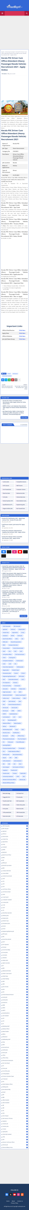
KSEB (13, 710)
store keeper (6, 767)
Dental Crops (15, 670)
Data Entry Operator (8, 667)
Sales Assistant (17, 761)
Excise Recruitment (13, 679)
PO (3, 742)
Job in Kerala (12, 701)
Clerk (4, 657)
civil (21, 651)
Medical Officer (6, 723)
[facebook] (3, 551)
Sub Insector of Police (18, 767)
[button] (26, 13)
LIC (3, 720)
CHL (10, 651)
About (13, 1201)
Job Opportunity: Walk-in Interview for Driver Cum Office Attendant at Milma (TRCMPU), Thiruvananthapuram (13, 413)
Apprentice (15, 632)
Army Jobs (5, 808)
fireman (15, 682)
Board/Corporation (16, 642)
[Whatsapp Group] (3, 556)
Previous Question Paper (9, 748)
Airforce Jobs (6, 805)
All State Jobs (20, 816)
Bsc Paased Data (21, 508)
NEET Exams (19, 485)
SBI (4, 764)
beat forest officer (7, 639)
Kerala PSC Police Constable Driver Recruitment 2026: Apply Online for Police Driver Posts (14, 402)
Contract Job (19, 660)
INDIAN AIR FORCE (7, 695)
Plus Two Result (22, 739)
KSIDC (19, 710)
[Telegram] (25, 551)
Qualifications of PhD (8, 504)
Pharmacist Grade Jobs (8, 739)
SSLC (20, 764)
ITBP (4, 701)
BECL (16, 639)
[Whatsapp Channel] (9, 551)
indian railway (16, 698)
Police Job (10, 742)
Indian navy (6, 698)
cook (4, 664)
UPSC (18, 776)
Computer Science (21, 489)
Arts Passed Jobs (7, 489)
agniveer (5, 629)
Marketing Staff (12, 720)
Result (4, 757)
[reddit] (22, 1194)
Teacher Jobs (6, 773)
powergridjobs (6, 745)
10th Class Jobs (6, 626)
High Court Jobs (7, 692)
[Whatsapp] (9, 379)
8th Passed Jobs (20, 801)
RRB (16, 757)
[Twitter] (6, 379)
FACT (23, 679)
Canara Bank (6, 648)
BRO (4, 645)
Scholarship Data (21, 497)
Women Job (22, 779)
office (12, 736)
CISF (15, 651)
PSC (4, 751)
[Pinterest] (12, 379)
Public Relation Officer (13, 751)
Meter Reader (17, 723)
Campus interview (13, 645)
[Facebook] (2, 379)
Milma (4, 726)
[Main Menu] (2, 13)
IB (14, 692)
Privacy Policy (14, 1203)
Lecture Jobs (6, 482)
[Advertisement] (14, 32)
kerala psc (15, 373)
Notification (16, 732)
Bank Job (20, 635)
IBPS (20, 692)
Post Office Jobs (20, 742)
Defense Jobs (20, 667)
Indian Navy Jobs (21, 805)
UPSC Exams (6, 485)
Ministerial (12, 726)
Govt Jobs (5, 689)
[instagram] (14, 551)
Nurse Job (5, 736)
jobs (20, 701)
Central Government (18, 648)
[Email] (16, 379)
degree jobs (6, 670)
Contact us (20, 1201)
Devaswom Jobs (7, 673)
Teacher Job (14, 770)
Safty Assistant (6, 761)
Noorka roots (6, 732)
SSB (9, 764)
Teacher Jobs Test (7, 801)
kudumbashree (13, 714)
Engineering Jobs (21, 504)
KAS (4, 704)
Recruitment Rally (17, 754)
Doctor (16, 673)
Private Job (21, 748)
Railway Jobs (6, 754)
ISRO (24, 698)
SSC (14, 764)
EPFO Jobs (21, 676)
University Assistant (10, 52)
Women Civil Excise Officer (9, 779)
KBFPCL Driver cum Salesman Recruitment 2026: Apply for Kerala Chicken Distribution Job (15, 407)
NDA (23, 729)
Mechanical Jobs (21, 493)
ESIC (4, 679)
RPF (10, 757)
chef (4, 651)
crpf (10, 664)
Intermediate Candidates (22, 501)
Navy (16, 729)
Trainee (15, 773)
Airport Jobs (22, 629)
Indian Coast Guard (20, 695)
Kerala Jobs (14, 707)
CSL (15, 664)
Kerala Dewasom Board (14, 704)
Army (22, 632)
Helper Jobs (22, 689)
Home (2, 52)
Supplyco (5, 770)
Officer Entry (21, 736)
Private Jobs (19, 797)
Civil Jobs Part (20, 793)
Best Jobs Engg (6, 793)
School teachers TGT (8, 501)
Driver (9, 373)
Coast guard (12, 657)
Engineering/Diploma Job (9, 676)
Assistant (5, 635)
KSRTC (4, 714)
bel (22, 639)
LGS (20, 717)
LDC (14, 717)
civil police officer (7, 654)
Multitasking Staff (7, 729)
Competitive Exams (21, 482)
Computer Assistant (8, 660)
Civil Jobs (5, 497)
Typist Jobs (23, 773)
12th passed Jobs (7, 812)
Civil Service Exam (19, 654)
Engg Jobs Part (6, 797)
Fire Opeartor (6, 682)
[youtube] (20, 551)
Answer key (6, 632)
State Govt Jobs (6, 816)
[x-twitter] (10, 1194)
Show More (24, 417)
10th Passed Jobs (21, 812)
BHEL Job (5, 642)
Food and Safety (7, 685)
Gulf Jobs (13, 689)
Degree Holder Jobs (7, 508)
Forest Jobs (17, 685)
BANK (12, 635)
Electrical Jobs (6, 493)
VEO (24, 776)
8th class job (17, 626)
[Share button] (19, 379)
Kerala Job (5, 707)
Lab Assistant (6, 717)
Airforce (13, 629)
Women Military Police (8, 782)
